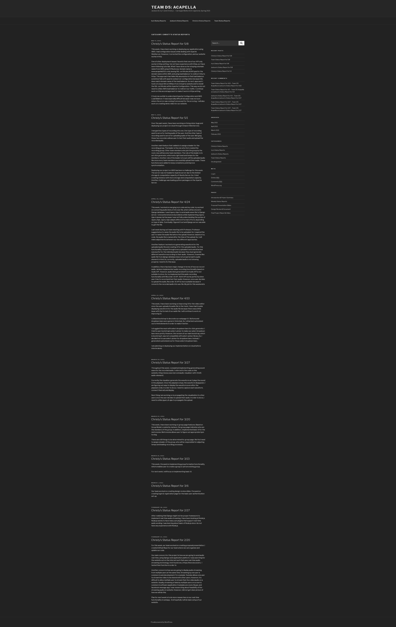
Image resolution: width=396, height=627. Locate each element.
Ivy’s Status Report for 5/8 (220, 63)
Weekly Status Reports (219, 201)
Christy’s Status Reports (201, 21)
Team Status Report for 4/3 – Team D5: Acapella (227, 89)
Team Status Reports (222, 21)
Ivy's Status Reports (218, 150)
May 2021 (214, 122)
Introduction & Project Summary (222, 197)
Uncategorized (216, 162)
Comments (216, 181)
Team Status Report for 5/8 (220, 59)
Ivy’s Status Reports (158, 21)
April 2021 (214, 126)
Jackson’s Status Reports (179, 21)
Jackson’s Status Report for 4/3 (224, 92)
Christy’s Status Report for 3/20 (170, 419)
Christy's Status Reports (219, 146)
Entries (215, 178)
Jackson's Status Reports (220, 154)
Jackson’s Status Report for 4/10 (230, 86)
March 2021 (215, 130)
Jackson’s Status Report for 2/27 (230, 110)
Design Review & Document (221, 209)
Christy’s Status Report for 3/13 (170, 458)
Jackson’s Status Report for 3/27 (230, 98)
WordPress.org (216, 185)
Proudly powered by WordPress (161, 622)
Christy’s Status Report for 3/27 (170, 362)
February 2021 (216, 134)
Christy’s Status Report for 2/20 (170, 540)
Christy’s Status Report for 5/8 (170, 43)
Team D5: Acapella (173, 7)
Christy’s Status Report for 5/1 (169, 117)
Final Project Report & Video (221, 213)
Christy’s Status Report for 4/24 (170, 202)
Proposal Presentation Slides (221, 205)
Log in (213, 174)
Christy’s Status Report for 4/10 (170, 298)
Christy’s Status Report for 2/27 (170, 510)
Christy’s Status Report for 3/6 (170, 485)
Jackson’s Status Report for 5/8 (222, 67)
